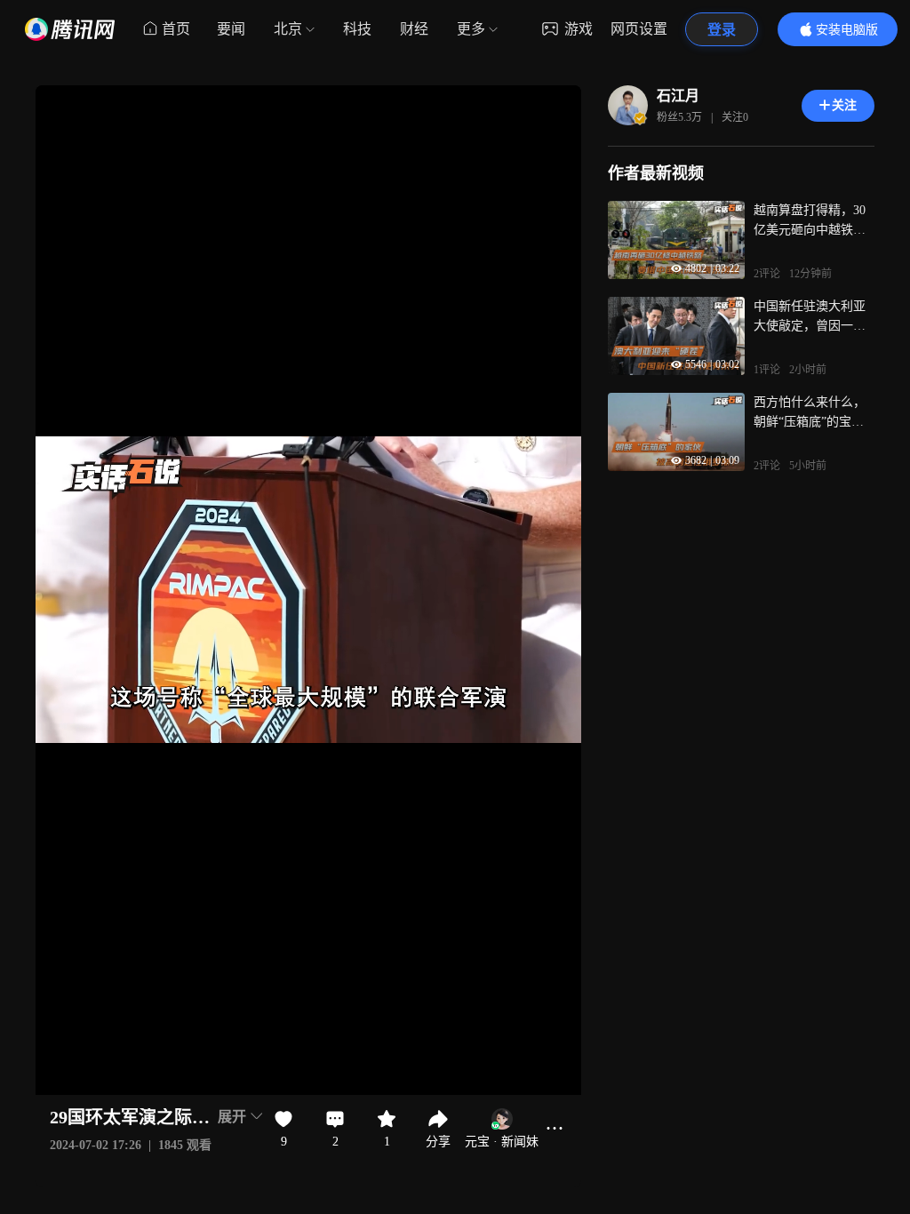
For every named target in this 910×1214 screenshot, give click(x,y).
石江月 (678, 95)
